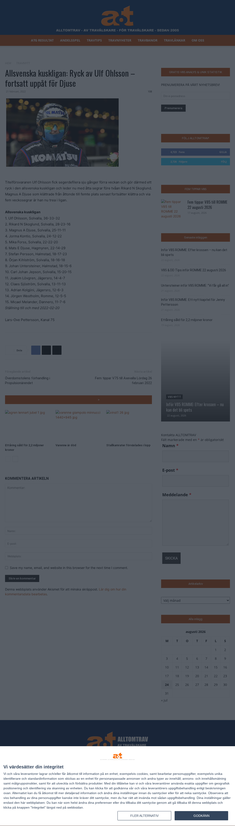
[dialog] (117, 786)
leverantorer (29, 773)
